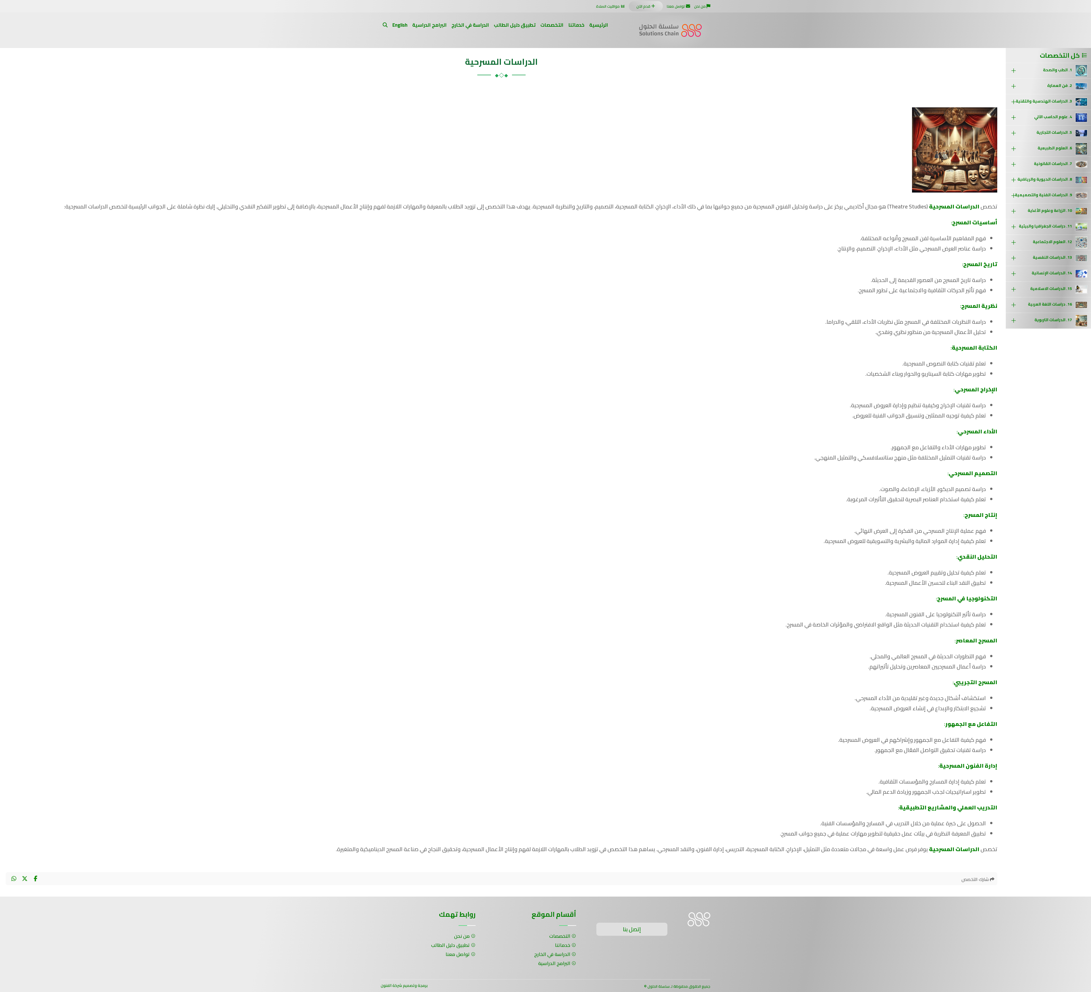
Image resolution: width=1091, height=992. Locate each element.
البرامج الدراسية (429, 25)
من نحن (700, 6)
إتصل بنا (632, 929)
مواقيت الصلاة (608, 6)
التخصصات (551, 25)
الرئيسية (598, 25)
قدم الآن (643, 6)
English (399, 25)
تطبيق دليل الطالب (515, 25)
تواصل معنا (676, 6)
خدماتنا (576, 25)
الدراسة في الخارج (470, 25)
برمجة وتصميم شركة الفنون (404, 985)
